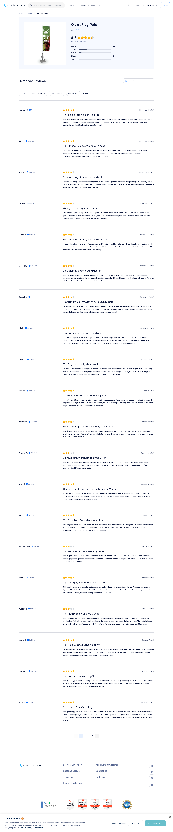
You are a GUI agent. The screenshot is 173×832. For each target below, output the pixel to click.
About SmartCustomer (107, 764)
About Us (94, 5)
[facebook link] (151, 765)
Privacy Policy (26, 828)
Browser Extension (72, 764)
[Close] (170, 817)
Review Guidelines (72, 782)
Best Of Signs (26, 13)
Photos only (73, 93)
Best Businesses (71, 770)
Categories (71, 5)
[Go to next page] (97, 736)
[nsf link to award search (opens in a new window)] (127, 805)
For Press (100, 776)
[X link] (151, 772)
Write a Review (151, 5)
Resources (84, 5)
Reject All (135, 823)
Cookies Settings (119, 823)
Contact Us (101, 770)
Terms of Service (39, 828)
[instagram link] (151, 778)
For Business (135, 5)
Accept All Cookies (155, 823)
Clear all (85, 93)
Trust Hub (68, 776)
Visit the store (79, 30)
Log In (165, 5)
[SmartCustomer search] (31, 5)
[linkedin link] (151, 784)
